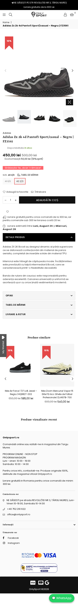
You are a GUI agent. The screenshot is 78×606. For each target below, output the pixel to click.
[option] (39, 70)
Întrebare (40, 192)
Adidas (7, 133)
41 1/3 (8, 181)
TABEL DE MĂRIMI (16, 304)
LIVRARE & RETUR (16, 314)
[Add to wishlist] (7, 211)
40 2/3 (19, 181)
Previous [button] (5, 70)
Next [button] (72, 70)
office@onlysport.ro (18, 514)
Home (6, 22)
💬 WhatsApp (61, 598)
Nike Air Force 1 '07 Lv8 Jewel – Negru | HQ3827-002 (21, 392)
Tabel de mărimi (29, 174)
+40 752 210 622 (16, 509)
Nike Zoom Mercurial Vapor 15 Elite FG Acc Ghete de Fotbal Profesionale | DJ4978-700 (57, 394)
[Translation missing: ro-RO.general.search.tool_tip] (10, 14)
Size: (20, 174)
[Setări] (65, 14)
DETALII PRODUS (15, 237)
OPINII (9, 295)
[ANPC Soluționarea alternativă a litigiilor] (39, 571)
